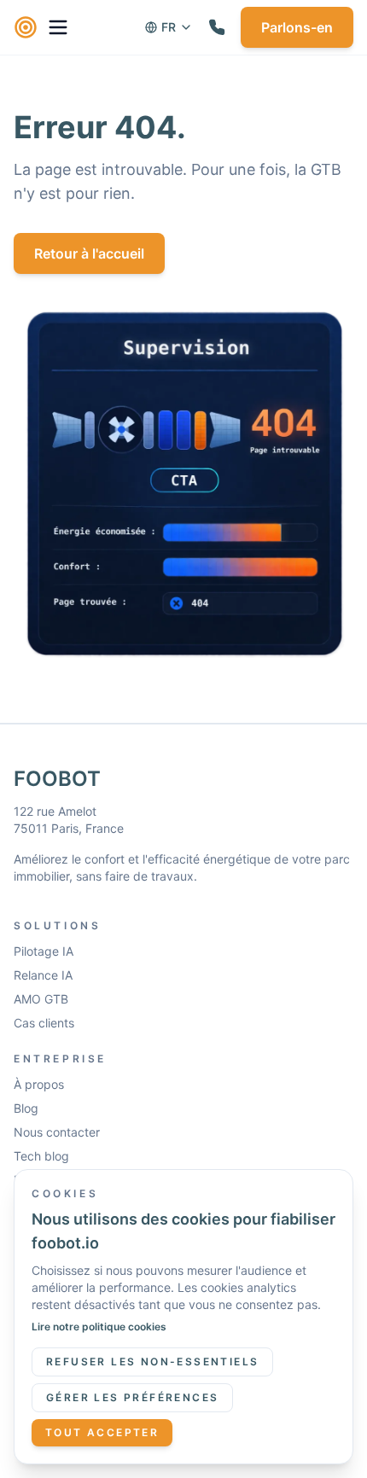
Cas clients (44, 1022)
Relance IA (43, 975)
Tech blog (41, 1156)
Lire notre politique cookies (99, 1326)
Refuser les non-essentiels (152, 1361)
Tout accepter (102, 1432)
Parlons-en (297, 27)
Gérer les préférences (132, 1397)
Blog (26, 1108)
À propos (39, 1084)
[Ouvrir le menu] (58, 27)
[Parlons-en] (217, 27)
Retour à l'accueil (89, 253)
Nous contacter (57, 1132)
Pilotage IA (43, 951)
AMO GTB (41, 999)
